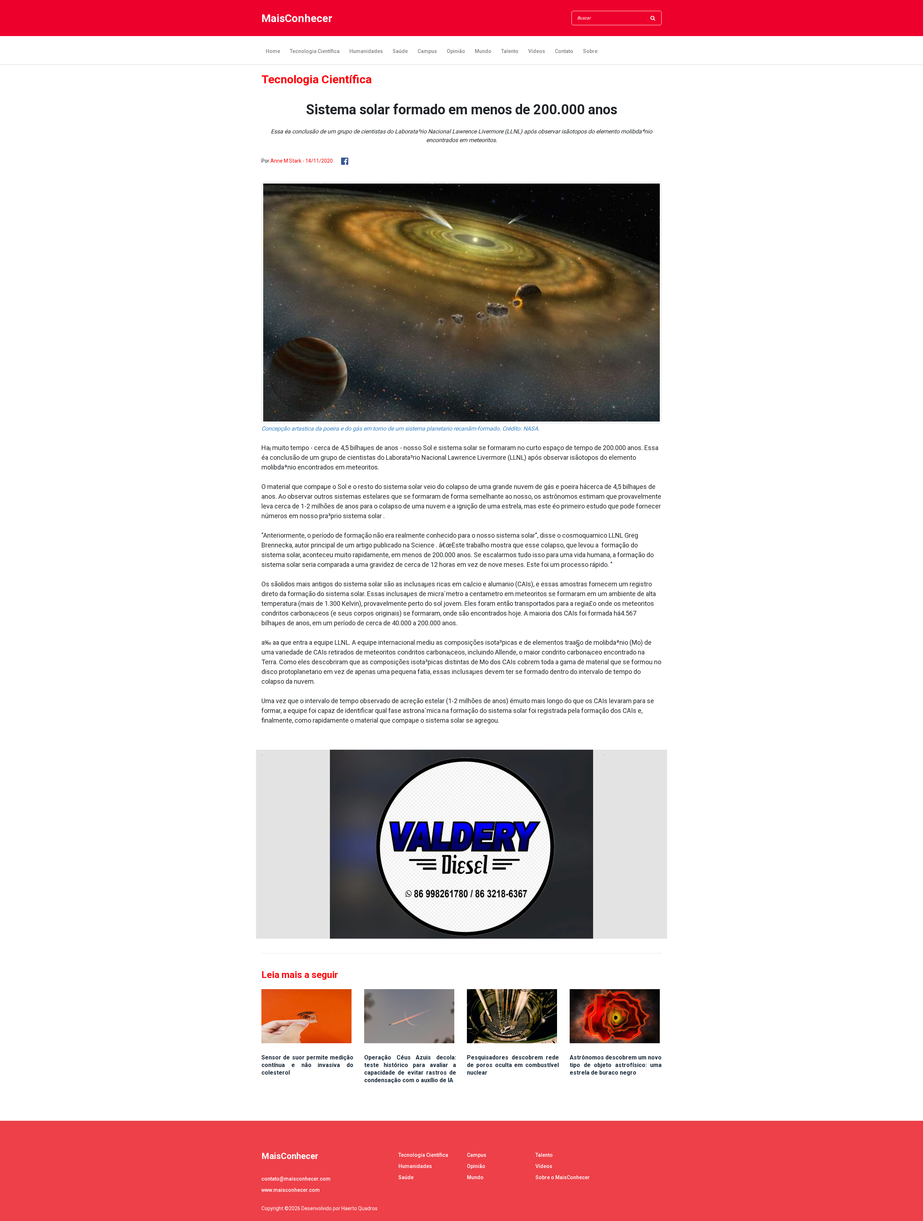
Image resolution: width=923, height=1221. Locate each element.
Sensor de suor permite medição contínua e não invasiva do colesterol (307, 1065)
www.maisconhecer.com (290, 1190)
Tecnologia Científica (315, 51)
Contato (564, 51)
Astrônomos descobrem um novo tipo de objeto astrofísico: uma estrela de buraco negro (616, 1065)
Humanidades (366, 51)
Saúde (400, 51)
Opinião (456, 51)
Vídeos (536, 51)
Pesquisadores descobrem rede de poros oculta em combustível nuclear (513, 1065)
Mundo (483, 51)
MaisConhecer (296, 18)
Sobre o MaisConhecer (562, 1177)
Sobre (590, 51)
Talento (509, 51)
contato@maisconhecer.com (296, 1179)
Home (273, 51)
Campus (427, 51)
